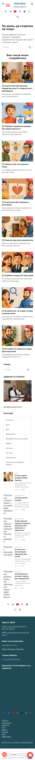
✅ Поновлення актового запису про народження (22, 576)
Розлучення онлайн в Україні (15, 463)
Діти (7, 429)
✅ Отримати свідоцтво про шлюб (17, 275)
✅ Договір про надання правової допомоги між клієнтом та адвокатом (22, 525)
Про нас (9, 453)
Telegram (20, 649)
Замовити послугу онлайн (17, 439)
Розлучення (11, 458)
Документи (10, 434)
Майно (8, 443)
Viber (4, 649)
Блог (8, 425)
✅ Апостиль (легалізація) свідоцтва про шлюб (21, 552)
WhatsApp (11, 649)
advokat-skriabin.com (13, 407)
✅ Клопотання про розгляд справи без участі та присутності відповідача (17, 88)
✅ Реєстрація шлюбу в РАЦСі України (21, 478)
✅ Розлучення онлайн (21, 499)
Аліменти (10, 420)
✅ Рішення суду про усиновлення (17, 240)
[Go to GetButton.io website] (4, 758)
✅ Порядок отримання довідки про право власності (16, 127)
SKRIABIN (20, 3)
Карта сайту (6, 737)
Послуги (9, 448)
